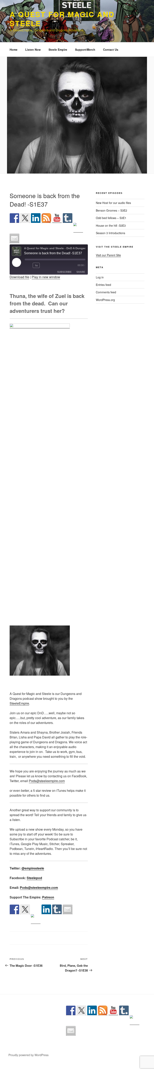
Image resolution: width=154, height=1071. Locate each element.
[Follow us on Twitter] (25, 218)
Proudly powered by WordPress (28, 1055)
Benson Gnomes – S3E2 (111, 210)
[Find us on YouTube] (57, 218)
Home (13, 50)
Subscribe (64, 272)
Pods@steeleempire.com (47, 780)
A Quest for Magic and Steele (62, 18)
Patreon (48, 897)
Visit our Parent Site (108, 255)
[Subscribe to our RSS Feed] (46, 218)
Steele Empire (58, 50)
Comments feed (106, 292)
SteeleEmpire (19, 703)
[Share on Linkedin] (46, 909)
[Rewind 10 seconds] (28, 265)
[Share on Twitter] (25, 909)
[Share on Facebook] (14, 909)
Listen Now (33, 50)
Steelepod (34, 878)
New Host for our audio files (113, 203)
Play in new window (46, 277)
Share (80, 272)
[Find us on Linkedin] (36, 218)
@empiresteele (32, 868)
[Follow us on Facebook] (14, 218)
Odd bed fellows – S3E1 (111, 218)
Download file (19, 277)
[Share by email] (67, 909)
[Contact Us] (14, 238)
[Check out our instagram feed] (78, 228)
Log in (100, 277)
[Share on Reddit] (36, 919)
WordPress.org (105, 300)
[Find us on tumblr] (67, 218)
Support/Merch (85, 50)
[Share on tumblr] (57, 909)
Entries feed (103, 285)
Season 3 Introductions (110, 233)
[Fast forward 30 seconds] (47, 265)
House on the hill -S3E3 (111, 225)
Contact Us (110, 50)
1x (36, 265)
